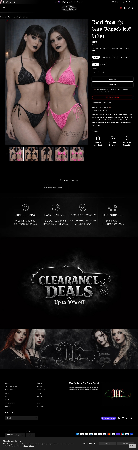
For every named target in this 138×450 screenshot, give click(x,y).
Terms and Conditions (11, 390)
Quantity (94, 68)
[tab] (96, 103)
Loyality (39, 383)
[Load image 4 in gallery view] (62, 154)
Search (6, 383)
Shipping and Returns (11, 386)
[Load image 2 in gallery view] (31, 154)
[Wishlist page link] (121, 8)
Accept (107, 443)
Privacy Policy (29, 446)
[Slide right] (86, 154)
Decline (125, 443)
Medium (105, 57)
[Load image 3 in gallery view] (46, 154)
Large (114, 57)
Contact (7, 393)
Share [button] (96, 131)
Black (95, 64)
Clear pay (39, 396)
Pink (103, 64)
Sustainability (41, 390)
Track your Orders (10, 403)
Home (1, 17)
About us (7, 406)
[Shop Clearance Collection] (69, 283)
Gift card (39, 386)
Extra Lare (124, 57)
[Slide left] (7, 154)
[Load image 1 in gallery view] (16, 154)
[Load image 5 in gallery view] (77, 154)
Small (96, 57)
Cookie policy (40, 406)
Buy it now (112, 84)
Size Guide (8, 400)
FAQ (6, 396)
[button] (4, 8)
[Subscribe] (36, 418)
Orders (39, 400)
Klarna (39, 393)
